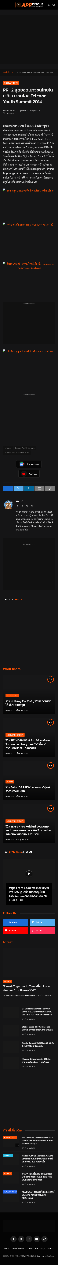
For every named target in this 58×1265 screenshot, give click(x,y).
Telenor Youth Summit (25, 448)
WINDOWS (8, 1156)
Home (19, 72)
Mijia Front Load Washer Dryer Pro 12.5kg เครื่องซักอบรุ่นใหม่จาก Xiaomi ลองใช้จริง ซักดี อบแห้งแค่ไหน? (29, 894)
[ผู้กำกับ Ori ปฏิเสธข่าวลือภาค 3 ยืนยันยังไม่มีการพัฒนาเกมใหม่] (11, 1047)
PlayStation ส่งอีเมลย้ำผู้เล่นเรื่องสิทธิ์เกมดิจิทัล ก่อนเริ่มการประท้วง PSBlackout (38, 1194)
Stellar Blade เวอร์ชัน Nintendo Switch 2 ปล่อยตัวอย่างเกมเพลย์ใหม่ (37, 1028)
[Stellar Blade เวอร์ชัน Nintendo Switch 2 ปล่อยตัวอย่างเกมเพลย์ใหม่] (11, 1030)
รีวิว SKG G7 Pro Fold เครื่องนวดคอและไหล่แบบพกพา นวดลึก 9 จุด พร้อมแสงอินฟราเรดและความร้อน (28, 830)
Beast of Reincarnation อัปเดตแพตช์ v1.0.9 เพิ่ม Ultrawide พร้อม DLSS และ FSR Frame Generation (37, 1011)
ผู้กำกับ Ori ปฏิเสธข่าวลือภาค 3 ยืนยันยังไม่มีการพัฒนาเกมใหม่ (38, 1044)
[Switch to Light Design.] (49, 5)
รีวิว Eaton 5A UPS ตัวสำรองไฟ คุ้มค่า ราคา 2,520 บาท (28, 789)
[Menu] (5, 4)
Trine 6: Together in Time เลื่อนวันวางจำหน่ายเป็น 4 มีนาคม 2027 (26, 988)
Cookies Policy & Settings (40, 1248)
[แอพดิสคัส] (29, 5)
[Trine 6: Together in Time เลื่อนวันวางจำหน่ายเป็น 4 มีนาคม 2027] (29, 962)
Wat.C (19, 500)
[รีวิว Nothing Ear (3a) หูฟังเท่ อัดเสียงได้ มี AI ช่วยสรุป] (29, 694)
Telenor (7, 448)
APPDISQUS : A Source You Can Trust (39, 1256)
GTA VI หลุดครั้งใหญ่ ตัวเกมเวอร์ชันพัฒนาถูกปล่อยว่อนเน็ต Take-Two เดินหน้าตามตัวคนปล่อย (37, 1176)
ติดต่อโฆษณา (18, 1248)
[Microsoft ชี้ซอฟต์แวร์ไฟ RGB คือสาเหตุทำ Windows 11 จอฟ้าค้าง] (11, 1063)
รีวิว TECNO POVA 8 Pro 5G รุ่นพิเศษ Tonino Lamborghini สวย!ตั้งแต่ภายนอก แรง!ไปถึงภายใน (28, 744)
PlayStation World (12, 1192)
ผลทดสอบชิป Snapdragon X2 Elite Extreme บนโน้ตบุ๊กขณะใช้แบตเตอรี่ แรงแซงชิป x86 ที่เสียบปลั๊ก (37, 1158)
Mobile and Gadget (12, 1137)
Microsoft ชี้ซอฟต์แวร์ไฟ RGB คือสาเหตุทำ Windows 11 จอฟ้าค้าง (36, 1061)
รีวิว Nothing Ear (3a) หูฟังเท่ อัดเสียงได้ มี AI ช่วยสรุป (28, 703)
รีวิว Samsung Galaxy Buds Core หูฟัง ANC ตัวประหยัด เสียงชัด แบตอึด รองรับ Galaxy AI (37, 1140)
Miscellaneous (29, 72)
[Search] (53, 4)
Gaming (7, 1174)
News (38, 72)
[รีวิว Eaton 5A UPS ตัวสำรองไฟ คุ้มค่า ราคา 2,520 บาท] (29, 780)
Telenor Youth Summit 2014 (16, 452)
